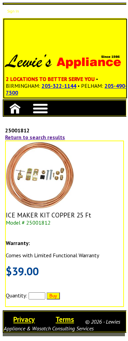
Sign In (13, 11)
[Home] (15, 108)
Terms (64, 319)
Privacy (24, 319)
